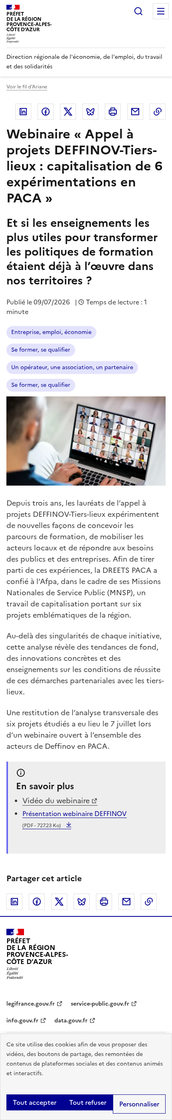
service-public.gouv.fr (100, 1004)
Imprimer (113, 112)
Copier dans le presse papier (158, 112)
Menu (161, 11)
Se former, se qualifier (40, 350)
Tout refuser (87, 1102)
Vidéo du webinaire (56, 800)
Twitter (68, 112)
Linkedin (23, 112)
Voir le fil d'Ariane (26, 86)
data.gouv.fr (71, 1020)
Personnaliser (139, 1104)
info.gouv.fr (22, 1020)
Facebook (46, 112)
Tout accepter (34, 1102)
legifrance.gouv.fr (30, 1004)
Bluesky (90, 112)
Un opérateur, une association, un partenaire (72, 367)
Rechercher (138, 11)
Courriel (135, 112)
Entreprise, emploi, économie (51, 332)
